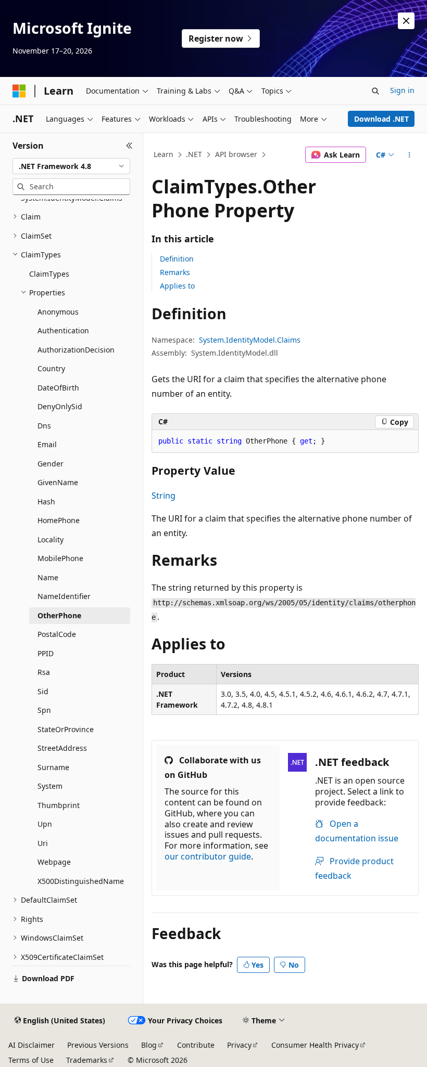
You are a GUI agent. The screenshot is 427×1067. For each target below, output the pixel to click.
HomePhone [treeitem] (58, 520)
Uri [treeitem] (42, 843)
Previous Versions (98, 1045)
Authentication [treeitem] (63, 330)
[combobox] (71, 166)
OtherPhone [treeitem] (59, 615)
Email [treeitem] (47, 444)
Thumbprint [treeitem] (58, 805)
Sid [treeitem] (42, 691)
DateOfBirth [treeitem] (58, 388)
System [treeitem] (49, 786)
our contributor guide (208, 856)
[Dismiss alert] (406, 20)
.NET (194, 154)
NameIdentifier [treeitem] (64, 596)
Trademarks (86, 1060)
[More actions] (409, 155)
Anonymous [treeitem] (58, 312)
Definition (177, 259)
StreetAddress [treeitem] (62, 748)
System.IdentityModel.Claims (249, 340)
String (163, 495)
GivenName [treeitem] (57, 482)
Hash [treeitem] (46, 501)
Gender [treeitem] (50, 464)
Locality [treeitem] (50, 539)
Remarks (175, 272)
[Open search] (375, 91)
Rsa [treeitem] (43, 672)
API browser (236, 154)
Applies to (177, 286)
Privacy (239, 1045)
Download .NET (381, 119)
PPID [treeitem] (45, 653)
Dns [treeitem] (44, 426)
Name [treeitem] (47, 577)
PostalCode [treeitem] (56, 634)
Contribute (196, 1045)
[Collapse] (129, 145)
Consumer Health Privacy (315, 1045)
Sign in (402, 90)
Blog (149, 1045)
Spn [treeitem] (44, 710)
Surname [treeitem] (53, 767)
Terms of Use (31, 1060)
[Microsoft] (19, 91)
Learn (163, 154)
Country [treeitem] (51, 368)
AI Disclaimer (31, 1045)
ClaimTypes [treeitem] (49, 274)
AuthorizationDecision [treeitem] (76, 350)
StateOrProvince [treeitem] (65, 729)
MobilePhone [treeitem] (60, 558)
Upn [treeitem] (44, 824)
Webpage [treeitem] (54, 862)
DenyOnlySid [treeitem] (59, 406)
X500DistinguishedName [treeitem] (80, 881)
